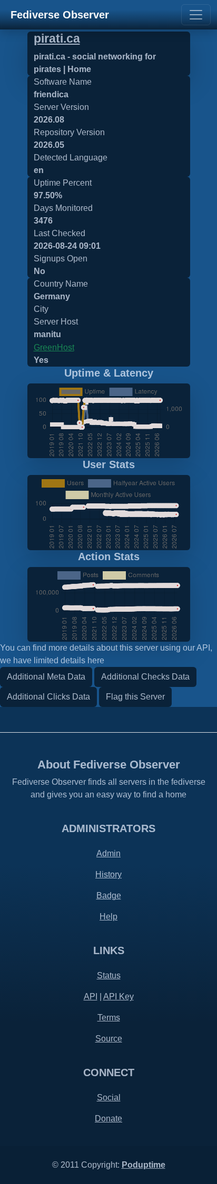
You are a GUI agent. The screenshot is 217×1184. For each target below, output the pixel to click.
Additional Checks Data (145, 676)
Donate (108, 1118)
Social (109, 1097)
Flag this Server (135, 696)
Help (108, 916)
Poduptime (143, 1164)
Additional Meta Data (46, 676)
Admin (108, 853)
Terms (108, 1017)
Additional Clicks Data (48, 696)
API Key (118, 996)
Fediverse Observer (60, 15)
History (108, 874)
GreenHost (54, 347)
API (90, 996)
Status (109, 975)
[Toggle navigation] (196, 14)
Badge (108, 895)
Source (108, 1038)
